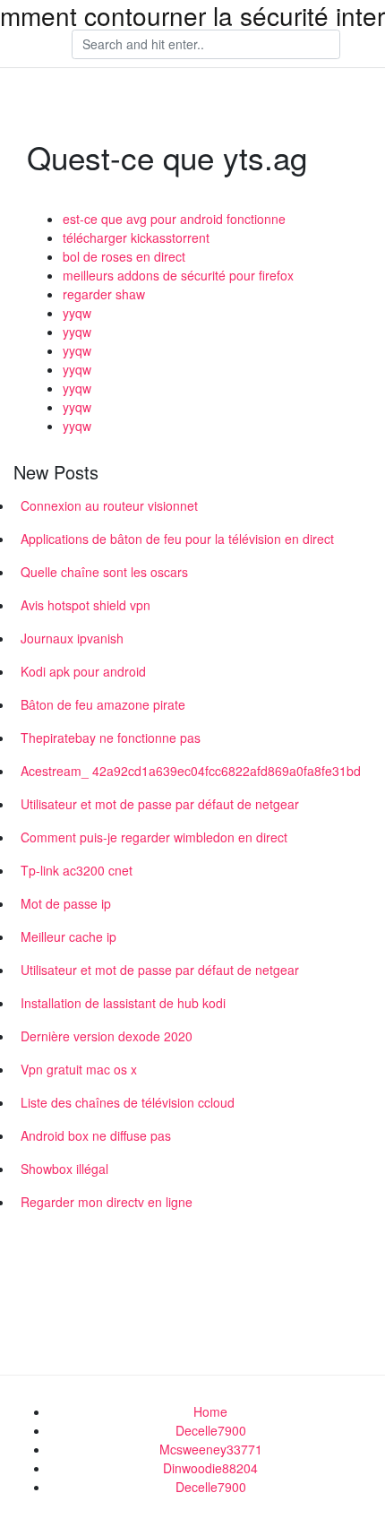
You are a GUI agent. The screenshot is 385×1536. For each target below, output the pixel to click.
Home (210, 1411)
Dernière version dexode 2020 (106, 1036)
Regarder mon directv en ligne (106, 1202)
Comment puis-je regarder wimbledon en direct (154, 837)
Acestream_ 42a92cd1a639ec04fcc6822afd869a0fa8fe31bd (191, 771)
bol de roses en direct (124, 256)
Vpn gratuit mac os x (79, 1069)
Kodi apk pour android (83, 671)
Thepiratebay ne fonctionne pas (111, 737)
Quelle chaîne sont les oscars (104, 572)
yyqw (77, 313)
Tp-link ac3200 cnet (77, 870)
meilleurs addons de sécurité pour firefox (178, 275)
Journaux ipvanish (72, 638)
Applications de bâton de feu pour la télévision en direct (177, 539)
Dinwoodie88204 (210, 1468)
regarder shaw (104, 294)
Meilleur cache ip (68, 936)
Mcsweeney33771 (210, 1449)
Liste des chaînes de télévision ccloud (128, 1102)
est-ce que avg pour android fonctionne (174, 219)
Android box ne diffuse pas (96, 1135)
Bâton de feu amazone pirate (103, 704)
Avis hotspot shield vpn (85, 605)
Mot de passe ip (66, 903)
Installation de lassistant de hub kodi (123, 1003)
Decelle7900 (210, 1430)
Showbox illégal (64, 1169)
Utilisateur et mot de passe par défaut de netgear (160, 804)
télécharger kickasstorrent (136, 237)
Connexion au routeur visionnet (109, 505)
